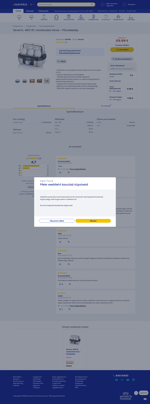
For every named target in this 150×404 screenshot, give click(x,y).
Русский (50, 181)
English (43, 181)
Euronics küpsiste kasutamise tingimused (56, 205)
